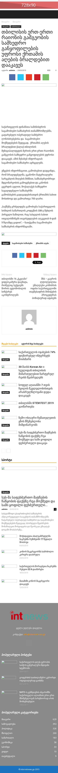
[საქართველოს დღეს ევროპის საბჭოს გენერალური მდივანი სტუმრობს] (9, 665)
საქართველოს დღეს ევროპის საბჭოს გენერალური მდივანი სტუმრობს (34, 665)
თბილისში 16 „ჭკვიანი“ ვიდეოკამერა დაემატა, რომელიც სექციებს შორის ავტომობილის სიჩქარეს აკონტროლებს (15, 286)
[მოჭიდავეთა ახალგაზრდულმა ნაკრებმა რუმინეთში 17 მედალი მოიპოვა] (9, 539)
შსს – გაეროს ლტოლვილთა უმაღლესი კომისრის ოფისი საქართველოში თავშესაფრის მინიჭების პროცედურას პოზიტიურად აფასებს (42, 288)
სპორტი (6, 746)
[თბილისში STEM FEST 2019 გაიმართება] (9, 406)
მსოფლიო (7, 733)
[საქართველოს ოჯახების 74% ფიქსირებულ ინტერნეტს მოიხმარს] (9, 355)
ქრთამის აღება (42, 243)
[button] (53, 14)
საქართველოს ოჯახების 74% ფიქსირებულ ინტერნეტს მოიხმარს (37, 356)
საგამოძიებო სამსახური (22, 243)
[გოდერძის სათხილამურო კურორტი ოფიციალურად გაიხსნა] (9, 681)
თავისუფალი (8, 756)
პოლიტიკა (7, 728)
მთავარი (5, 21)
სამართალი (15, 26)
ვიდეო (5, 751)
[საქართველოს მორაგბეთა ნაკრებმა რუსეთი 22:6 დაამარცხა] (9, 570)
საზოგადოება (8, 723)
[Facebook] (29, 643)
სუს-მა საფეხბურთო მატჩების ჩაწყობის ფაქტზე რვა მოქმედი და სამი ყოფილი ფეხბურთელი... (28, 501)
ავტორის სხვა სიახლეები (32, 344)
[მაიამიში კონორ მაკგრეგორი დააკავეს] (9, 584)
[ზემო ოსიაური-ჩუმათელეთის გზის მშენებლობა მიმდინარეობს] (9, 421)
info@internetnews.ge (34, 634)
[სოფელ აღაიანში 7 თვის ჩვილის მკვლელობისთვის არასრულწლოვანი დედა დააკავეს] (9, 388)
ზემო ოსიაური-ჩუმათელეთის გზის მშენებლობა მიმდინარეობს (37, 421)
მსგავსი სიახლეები (10, 344)
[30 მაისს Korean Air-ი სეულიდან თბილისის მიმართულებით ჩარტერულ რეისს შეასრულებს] (9, 370)
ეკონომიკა (7, 742)
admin (12, 70)
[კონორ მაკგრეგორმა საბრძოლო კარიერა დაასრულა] (9, 555)
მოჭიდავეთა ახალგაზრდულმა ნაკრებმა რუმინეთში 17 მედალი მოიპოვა (35, 539)
